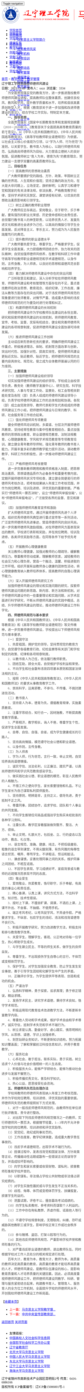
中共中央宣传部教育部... (38, 1314)
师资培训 (23, 58)
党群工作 (15, 57)
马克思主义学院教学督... (38, 1309)
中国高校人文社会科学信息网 (29, 1338)
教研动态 (23, 67)
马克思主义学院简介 (31, 39)
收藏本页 (11, 1301)
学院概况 (15, 38)
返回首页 (8, 1322)
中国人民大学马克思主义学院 (29, 1356)
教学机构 (23, 53)
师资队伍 (15, 43)
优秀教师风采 (26, 49)
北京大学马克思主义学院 (26, 1352)
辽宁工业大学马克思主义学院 (29, 1366)
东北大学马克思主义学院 (26, 1361)
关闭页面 (21, 1322)
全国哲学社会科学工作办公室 (29, 1342)
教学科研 (15, 47)
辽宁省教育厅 (18, 1347)
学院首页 (15, 33)
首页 (5, 79)
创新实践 (15, 52)
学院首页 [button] (15, 30)
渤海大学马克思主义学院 (26, 1370)
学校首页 (15, 71)
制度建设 (15, 61)
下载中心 (15, 66)
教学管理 (23, 72)
